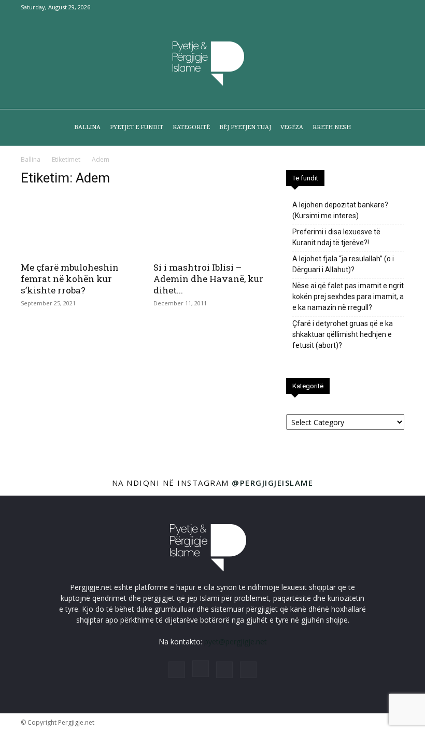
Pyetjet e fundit (136, 127)
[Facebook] (345, 7)
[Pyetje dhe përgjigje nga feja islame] (212, 62)
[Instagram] (362, 7)
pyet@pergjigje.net (235, 641)
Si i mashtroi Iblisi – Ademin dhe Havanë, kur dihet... (208, 278)
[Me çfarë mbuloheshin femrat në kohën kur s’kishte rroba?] (80, 225)
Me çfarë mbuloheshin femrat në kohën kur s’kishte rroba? (70, 278)
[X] (379, 7)
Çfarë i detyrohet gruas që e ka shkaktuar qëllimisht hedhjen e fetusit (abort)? (342, 334)
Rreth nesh (332, 127)
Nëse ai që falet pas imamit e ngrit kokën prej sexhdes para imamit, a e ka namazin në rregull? (348, 296)
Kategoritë (191, 127)
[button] (391, 128)
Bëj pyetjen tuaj (245, 127)
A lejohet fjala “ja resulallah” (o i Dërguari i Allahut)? (343, 264)
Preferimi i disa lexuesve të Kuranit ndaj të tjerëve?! (336, 237)
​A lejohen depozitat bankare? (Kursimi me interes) (340, 210)
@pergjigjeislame (272, 482)
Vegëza (291, 127)
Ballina (87, 127)
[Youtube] (396, 7)
